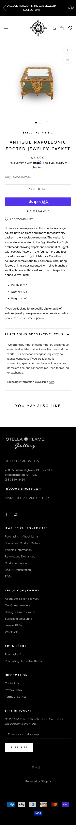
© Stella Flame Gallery (38, 776)
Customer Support (17, 563)
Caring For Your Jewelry (20, 612)
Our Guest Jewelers (17, 605)
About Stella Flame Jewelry (22, 598)
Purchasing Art (14, 654)
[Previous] (28, 122)
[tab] (38, 334)
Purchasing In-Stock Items (22, 536)
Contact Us (12, 683)
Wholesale (11, 632)
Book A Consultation (18, 570)
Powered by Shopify (38, 781)
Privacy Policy (13, 690)
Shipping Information (18, 550)
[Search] (54, 28)
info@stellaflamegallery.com (23, 488)
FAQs (8, 576)
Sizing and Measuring (18, 618)
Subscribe (19, 747)
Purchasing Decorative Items (23, 661)
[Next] (47, 122)
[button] (4, 8)
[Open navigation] (6, 28)
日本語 (36, 767)
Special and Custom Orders (22, 543)
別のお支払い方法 (38, 211)
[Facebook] (6, 514)
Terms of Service (16, 696)
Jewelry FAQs (13, 625)
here (51, 382)
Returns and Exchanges (20, 556)
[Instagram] (15, 514)
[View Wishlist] (67, 28)
